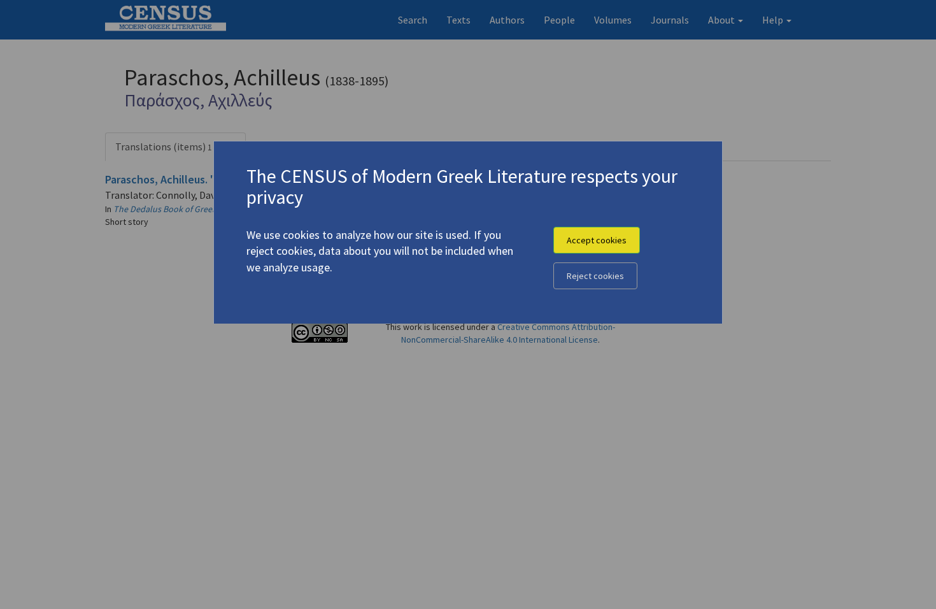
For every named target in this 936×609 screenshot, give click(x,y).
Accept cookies (597, 240)
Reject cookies (595, 276)
